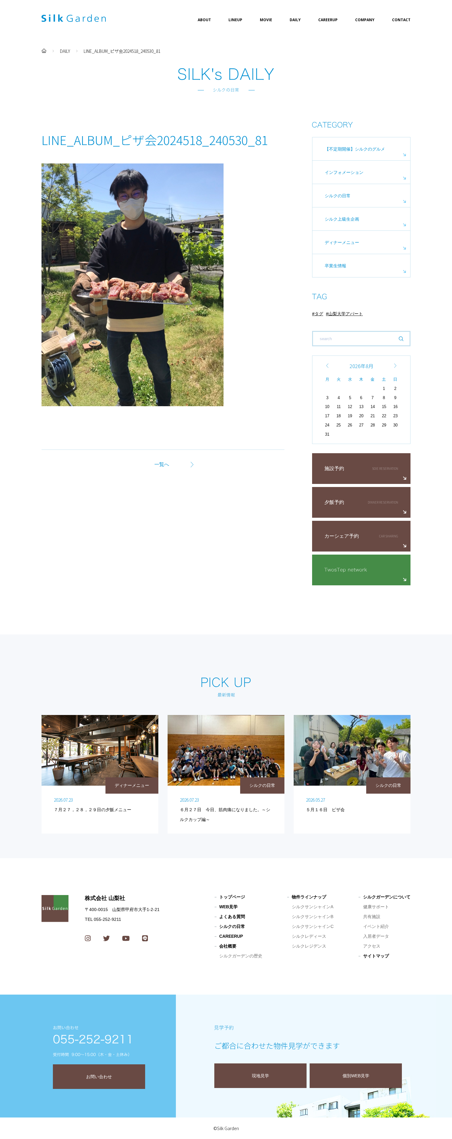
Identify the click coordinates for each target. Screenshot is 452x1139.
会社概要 (227, 946)
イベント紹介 (376, 926)
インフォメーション (344, 172)
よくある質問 (232, 916)
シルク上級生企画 (342, 219)
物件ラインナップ (309, 896)
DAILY (295, 19)
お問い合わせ (99, 1076)
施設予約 (334, 468)
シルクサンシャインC (313, 926)
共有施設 (371, 916)
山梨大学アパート (345, 313)
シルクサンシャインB (312, 916)
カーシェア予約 (341, 536)
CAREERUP (328, 19)
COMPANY (365, 19)
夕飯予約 (334, 502)
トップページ (232, 896)
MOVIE (266, 19)
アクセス (371, 946)
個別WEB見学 (356, 1075)
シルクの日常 (338, 195)
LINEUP (235, 19)
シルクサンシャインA (312, 906)
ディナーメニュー (342, 242)
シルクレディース (309, 936)
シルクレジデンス (309, 946)
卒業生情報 (335, 265)
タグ (319, 313)
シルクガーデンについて (386, 896)
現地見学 (260, 1075)
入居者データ (376, 936)
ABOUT (204, 19)
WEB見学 (228, 906)
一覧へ (161, 464)
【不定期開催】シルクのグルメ (355, 149)
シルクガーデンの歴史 (240, 955)
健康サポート (376, 906)
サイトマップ (376, 955)
